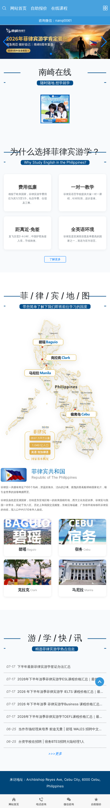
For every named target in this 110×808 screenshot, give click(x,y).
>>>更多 (55, 753)
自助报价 (39, 8)
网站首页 (18, 8)
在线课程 (59, 8)
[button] (51, 54)
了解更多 (55, 259)
